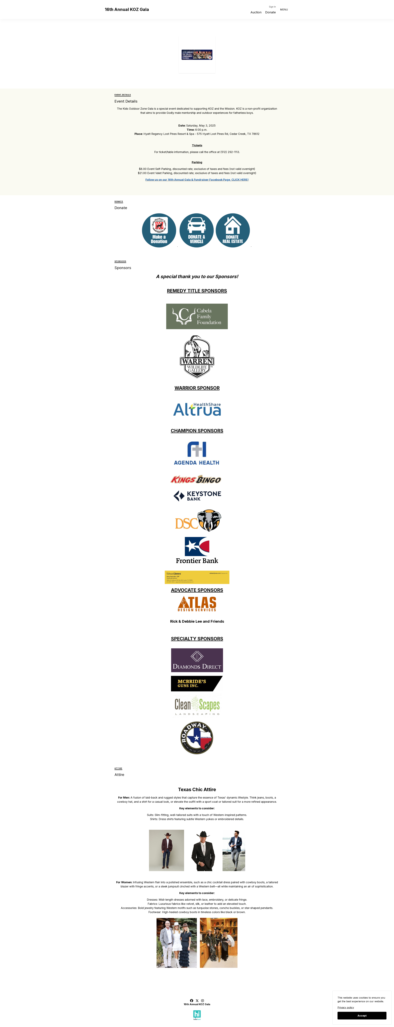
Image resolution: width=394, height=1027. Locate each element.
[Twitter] (197, 1000)
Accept (362, 1015)
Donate (270, 12)
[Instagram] (202, 1000)
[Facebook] (191, 1000)
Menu (284, 9)
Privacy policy (346, 1007)
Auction (256, 12)
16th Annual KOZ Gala (127, 9)
